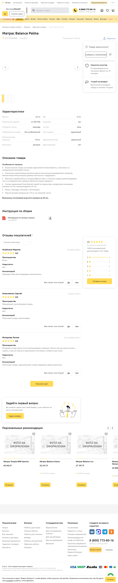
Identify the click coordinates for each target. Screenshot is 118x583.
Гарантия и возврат (48, 3)
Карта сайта (73, 555)
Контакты (6, 547)
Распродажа (7, 19)
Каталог (5, 531)
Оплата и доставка (31, 3)
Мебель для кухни (32, 527)
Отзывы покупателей (77, 534)
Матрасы (28, 547)
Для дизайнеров (53, 537)
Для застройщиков (54, 540)
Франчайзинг (52, 527)
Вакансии (50, 543)
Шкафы (27, 537)
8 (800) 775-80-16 (87, 9)
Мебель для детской (33, 541)
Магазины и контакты (79, 3)
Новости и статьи (63, 3)
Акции (110, 19)
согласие (9, 580)
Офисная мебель (31, 544)
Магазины (109, 550)
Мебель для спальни (33, 534)
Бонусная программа (99, 3)
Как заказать (17, 3)
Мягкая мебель (31, 531)
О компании (73, 527)
